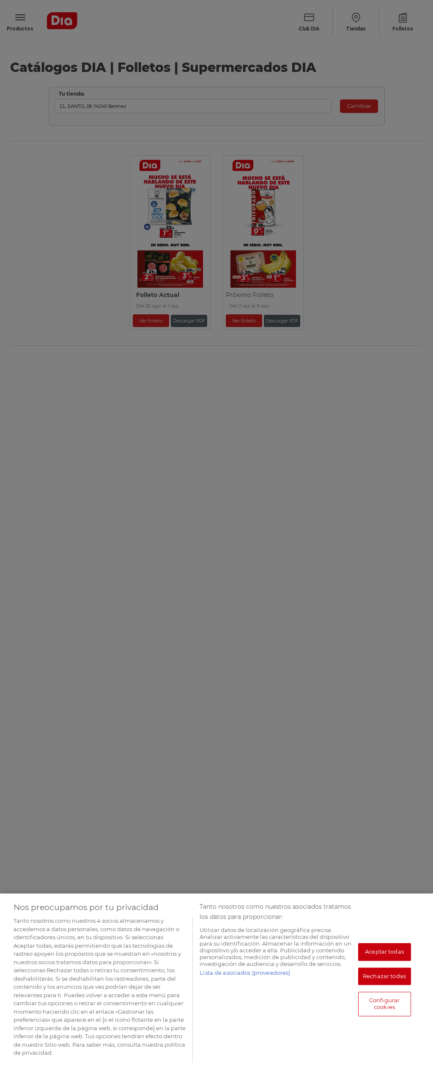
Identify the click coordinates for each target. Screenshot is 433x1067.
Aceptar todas (384, 951)
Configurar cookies (384, 1004)
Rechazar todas (384, 976)
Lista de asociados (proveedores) (245, 972)
